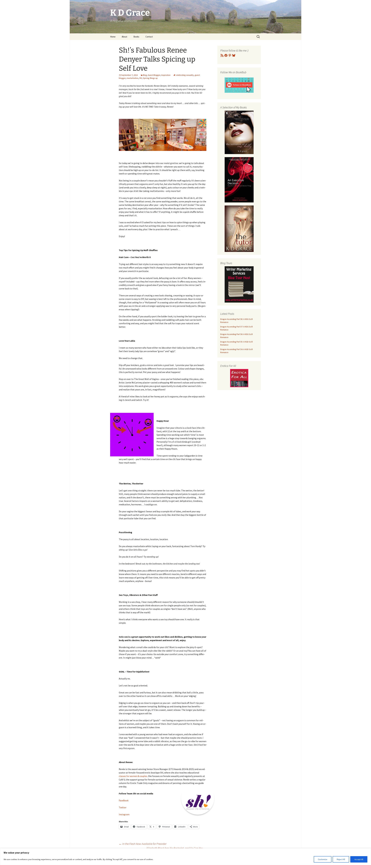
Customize (322, 859)
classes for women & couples (133, 776)
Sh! (140, 78)
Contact (149, 36)
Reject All (341, 859)
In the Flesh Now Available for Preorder (142, 844)
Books (136, 36)
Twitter (122, 807)
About (124, 36)
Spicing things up (150, 78)
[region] (185, 856)
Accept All (358, 859)
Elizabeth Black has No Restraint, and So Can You (176, 848)
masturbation (132, 78)
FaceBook (123, 800)
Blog (145, 75)
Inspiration (165, 75)
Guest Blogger (154, 75)
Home (113, 36)
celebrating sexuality (185, 75)
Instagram (124, 814)
